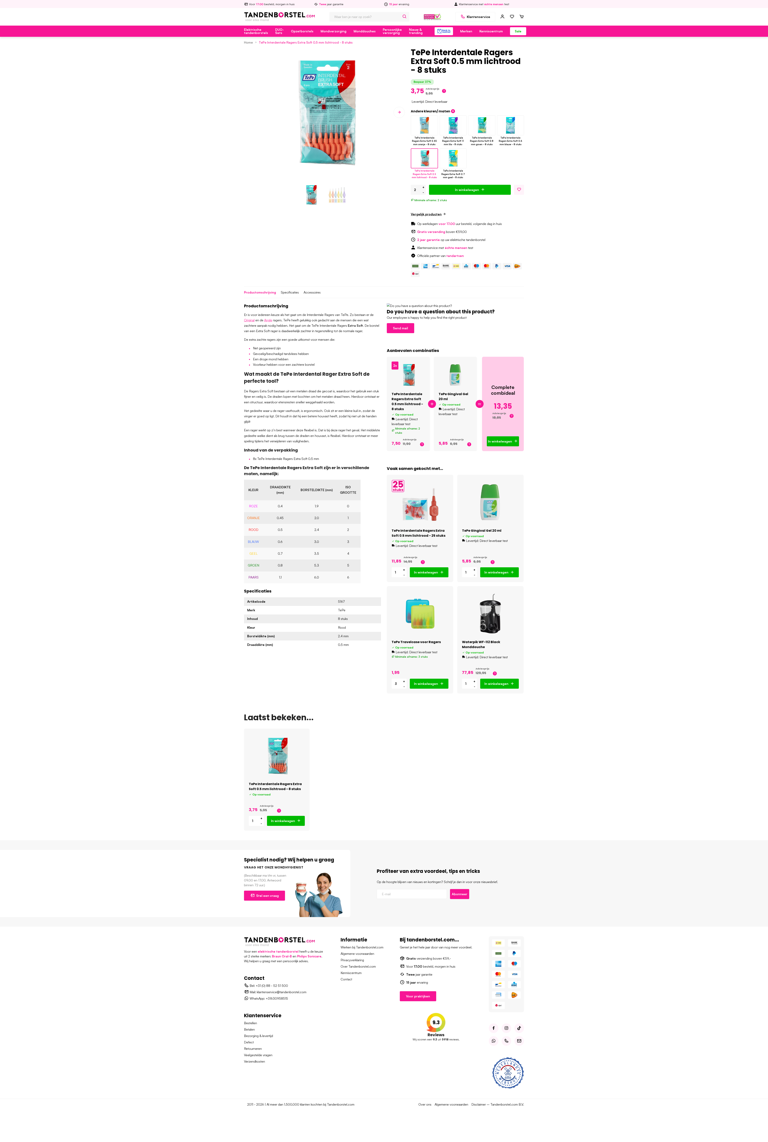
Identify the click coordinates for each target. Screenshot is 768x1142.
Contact (346, 979)
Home (248, 42)
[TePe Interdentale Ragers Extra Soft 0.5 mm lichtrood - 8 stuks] (424, 158)
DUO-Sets (279, 31)
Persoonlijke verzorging (392, 31)
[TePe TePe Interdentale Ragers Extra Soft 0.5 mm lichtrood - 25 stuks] (420, 502)
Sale (518, 31)
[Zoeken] (404, 17)
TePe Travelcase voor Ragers (416, 642)
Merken (466, 31)
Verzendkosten (254, 1061)
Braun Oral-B (282, 956)
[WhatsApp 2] (493, 1041)
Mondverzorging (333, 31)
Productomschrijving (260, 292)
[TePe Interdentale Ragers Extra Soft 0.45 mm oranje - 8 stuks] (424, 125)
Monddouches (365, 31)
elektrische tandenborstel (278, 951)
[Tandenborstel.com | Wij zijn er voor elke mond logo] (279, 16)
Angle (268, 320)
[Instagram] (506, 1028)
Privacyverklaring (352, 960)
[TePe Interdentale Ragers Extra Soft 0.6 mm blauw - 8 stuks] (510, 125)
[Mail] (519, 1041)
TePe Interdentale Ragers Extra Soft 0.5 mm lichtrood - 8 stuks (306, 42)
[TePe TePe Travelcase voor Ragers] (420, 613)
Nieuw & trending (416, 31)
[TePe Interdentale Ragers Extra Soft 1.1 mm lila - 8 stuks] (453, 125)
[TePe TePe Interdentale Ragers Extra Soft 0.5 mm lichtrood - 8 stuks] (408, 375)
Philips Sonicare (309, 956)
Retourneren (253, 1049)
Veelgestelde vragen (258, 1055)
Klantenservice (478, 17)
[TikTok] (519, 1028)
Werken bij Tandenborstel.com (362, 947)
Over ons (424, 1104)
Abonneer (459, 894)
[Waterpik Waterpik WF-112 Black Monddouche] (490, 613)
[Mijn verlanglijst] (512, 16)
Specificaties (290, 292)
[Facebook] (493, 1028)
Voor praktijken (418, 996)
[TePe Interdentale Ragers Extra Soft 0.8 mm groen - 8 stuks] (481, 125)
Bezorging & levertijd (258, 1036)
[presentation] (249, 112)
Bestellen (250, 1023)
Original (249, 320)
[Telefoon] (506, 1041)
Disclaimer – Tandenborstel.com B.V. (497, 1104)
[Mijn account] (502, 16)
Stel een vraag (267, 896)
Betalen (249, 1029)
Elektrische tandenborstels (256, 31)
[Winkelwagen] (521, 16)
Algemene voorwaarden (357, 954)
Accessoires (312, 292)
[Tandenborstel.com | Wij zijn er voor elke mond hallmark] (432, 16)
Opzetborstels (302, 31)
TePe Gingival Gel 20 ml (481, 530)
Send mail (400, 328)
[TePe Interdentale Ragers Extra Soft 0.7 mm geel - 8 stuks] (453, 158)
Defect (249, 1042)
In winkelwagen (467, 190)
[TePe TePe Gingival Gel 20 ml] (455, 375)
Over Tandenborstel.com (358, 966)
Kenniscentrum (491, 31)
